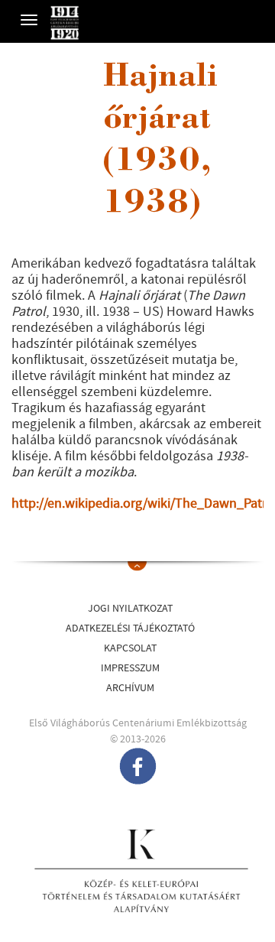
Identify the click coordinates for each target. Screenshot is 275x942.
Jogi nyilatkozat (130, 609)
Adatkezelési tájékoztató (130, 628)
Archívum (130, 688)
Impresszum (130, 668)
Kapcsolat (130, 648)
